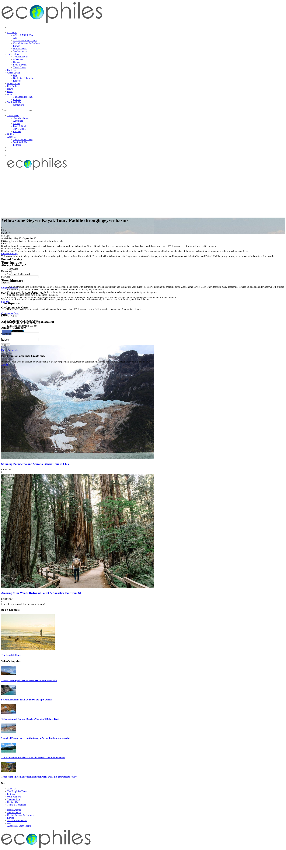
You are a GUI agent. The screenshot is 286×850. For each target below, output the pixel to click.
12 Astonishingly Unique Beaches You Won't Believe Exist (30, 719)
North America (20, 48)
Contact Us (18, 105)
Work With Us (14, 102)
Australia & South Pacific (25, 40)
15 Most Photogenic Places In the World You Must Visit (29, 680)
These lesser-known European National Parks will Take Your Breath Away (39, 776)
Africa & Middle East (23, 35)
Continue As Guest (10, 313)
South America (20, 51)
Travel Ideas (13, 54)
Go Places (12, 32)
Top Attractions (20, 56)
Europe (16, 46)
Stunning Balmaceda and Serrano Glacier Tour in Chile (35, 463)
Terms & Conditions (16, 804)
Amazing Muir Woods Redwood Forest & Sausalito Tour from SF (41, 592)
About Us (11, 94)
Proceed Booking (9, 253)
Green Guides (13, 83)
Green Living (13, 72)
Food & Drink (20, 64)
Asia (15, 38)
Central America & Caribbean (27, 43)
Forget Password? (9, 287)
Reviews (17, 131)
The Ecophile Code (11, 655)
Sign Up (5, 302)
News (10, 89)
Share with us (13, 799)
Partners (17, 99)
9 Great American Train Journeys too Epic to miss (26, 699)
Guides (10, 134)
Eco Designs (13, 86)
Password (5, 276)
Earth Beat (12, 70)
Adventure (18, 59)
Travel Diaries (19, 67)
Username (6, 271)
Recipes (17, 80)
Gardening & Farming (23, 78)
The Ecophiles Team (22, 97)
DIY (15, 75)
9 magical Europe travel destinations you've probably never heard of (35, 738)
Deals (10, 91)
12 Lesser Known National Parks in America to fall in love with (33, 757)
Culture (16, 62)
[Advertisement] (143, 193)
